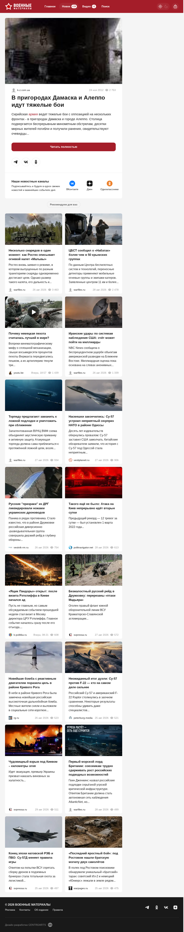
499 (116, 809)
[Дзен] (175, 907)
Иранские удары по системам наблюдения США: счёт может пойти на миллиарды (92, 338)
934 (56, 460)
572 (116, 634)
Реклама (10, 909)
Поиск (106, 6)
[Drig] (10, 547)
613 (116, 547)
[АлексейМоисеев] (10, 718)
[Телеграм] (147, 907)
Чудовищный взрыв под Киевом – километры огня (33, 764)
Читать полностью (63, 146)
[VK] (166, 907)
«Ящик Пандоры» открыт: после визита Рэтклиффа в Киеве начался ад (33, 596)
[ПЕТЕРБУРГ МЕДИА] (70, 718)
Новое (69, 6)
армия (33, 114)
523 (56, 717)
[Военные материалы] (18, 6)
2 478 (115, 289)
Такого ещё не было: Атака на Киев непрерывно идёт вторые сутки (92, 508)
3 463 (55, 289)
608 (56, 634)
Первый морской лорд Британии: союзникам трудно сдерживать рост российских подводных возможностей (91, 768)
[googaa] (13, 90)
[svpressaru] (70, 635)
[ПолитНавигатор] (70, 547)
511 (56, 809)
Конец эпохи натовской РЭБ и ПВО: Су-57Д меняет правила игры (31, 858)
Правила (58, 909)
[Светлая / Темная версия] (163, 6)
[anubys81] (10, 372)
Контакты (24, 909)
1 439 (55, 372)
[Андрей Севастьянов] (10, 289)
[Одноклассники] (156, 907)
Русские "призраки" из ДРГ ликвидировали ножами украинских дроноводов (29, 508)
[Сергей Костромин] (70, 372)
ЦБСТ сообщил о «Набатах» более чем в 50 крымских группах (89, 255)
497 (56, 888)
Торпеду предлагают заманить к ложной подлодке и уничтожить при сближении (33, 421)
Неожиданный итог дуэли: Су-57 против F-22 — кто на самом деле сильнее (93, 683)
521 (116, 717)
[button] (16, 162)
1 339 (115, 372)
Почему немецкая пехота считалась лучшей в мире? (29, 336)
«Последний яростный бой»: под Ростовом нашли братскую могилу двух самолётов (93, 858)
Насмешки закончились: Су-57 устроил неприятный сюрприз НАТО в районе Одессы (91, 421)
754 (56, 547)
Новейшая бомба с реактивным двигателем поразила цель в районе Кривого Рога (32, 683)
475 (116, 888)
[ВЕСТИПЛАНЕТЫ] (70, 460)
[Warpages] (70, 888)
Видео (88, 6)
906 (116, 460)
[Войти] (175, 6)
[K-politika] (10, 635)
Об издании (41, 909)
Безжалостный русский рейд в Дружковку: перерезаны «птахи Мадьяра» (92, 596)
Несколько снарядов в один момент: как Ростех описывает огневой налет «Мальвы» (32, 255)
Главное (50, 6)
